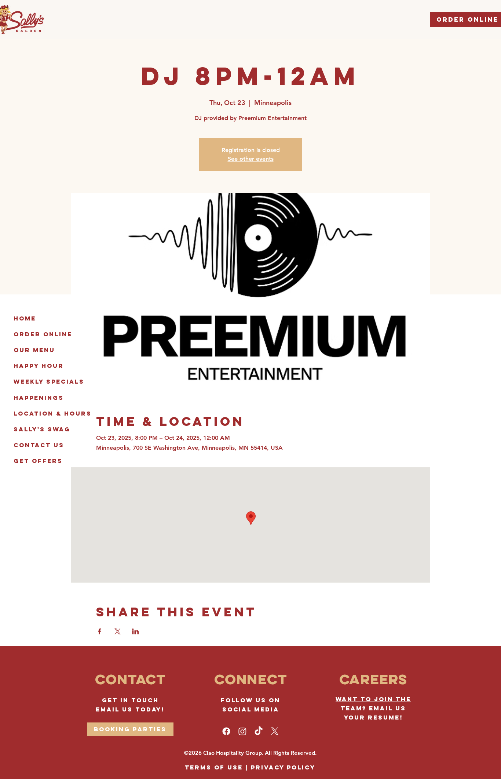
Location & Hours (53, 413)
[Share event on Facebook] (99, 631)
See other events (251, 158)
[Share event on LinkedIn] (135, 631)
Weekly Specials (49, 381)
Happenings (39, 397)
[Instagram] (242, 731)
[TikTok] (258, 731)
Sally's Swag (42, 429)
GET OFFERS (38, 460)
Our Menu (34, 350)
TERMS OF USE (214, 767)
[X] (275, 731)
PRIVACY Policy (283, 767)
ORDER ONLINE (43, 334)
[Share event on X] (117, 631)
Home (25, 318)
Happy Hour (39, 365)
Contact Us (39, 445)
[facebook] (226, 731)
